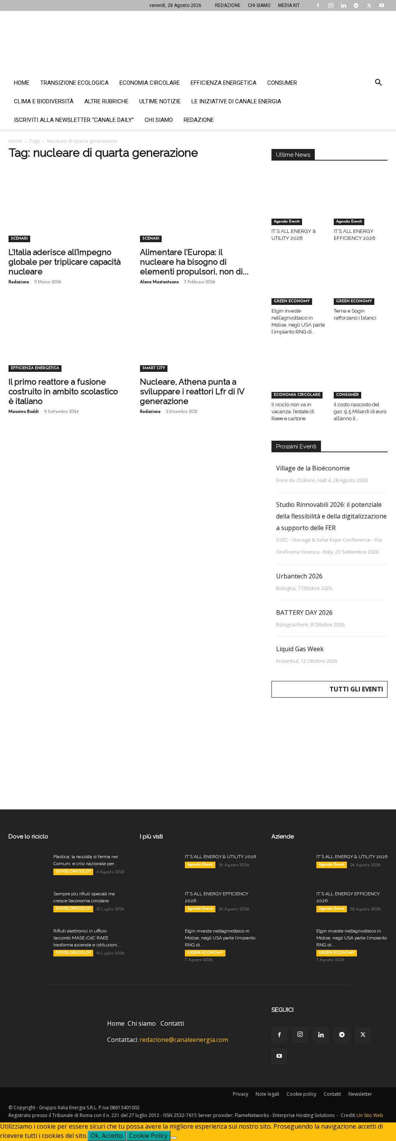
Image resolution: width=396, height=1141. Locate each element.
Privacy (240, 1094)
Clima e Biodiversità (43, 101)
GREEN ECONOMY (292, 301)
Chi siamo (159, 119)
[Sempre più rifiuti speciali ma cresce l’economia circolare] (28, 903)
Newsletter (360, 1094)
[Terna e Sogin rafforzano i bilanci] (361, 286)
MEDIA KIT (289, 5)
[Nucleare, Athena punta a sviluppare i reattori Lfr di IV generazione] (198, 343)
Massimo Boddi (24, 412)
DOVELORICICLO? (73, 871)
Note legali (267, 1094)
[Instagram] (330, 5)
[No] (174, 1138)
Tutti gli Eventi (356, 689)
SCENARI (19, 238)
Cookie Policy (148, 1135)
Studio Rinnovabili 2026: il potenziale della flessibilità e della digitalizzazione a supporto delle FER (331, 516)
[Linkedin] (343, 5)
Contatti (172, 1023)
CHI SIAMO (259, 5)
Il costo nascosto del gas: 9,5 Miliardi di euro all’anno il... (360, 411)
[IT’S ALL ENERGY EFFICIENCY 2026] (361, 206)
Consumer (282, 82)
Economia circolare (149, 82)
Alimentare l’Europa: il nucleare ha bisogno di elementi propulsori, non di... (194, 261)
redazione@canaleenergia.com (184, 1039)
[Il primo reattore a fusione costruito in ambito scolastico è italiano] (67, 343)
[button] (378, 83)
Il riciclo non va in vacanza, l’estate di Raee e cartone (292, 411)
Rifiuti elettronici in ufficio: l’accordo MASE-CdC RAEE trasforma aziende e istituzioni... (87, 938)
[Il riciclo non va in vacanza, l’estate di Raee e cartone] (298, 380)
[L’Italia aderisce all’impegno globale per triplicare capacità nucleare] (67, 213)
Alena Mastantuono (159, 282)
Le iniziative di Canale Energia (236, 101)
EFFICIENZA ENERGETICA (35, 368)
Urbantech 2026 (299, 576)
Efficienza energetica (223, 82)
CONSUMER (347, 395)
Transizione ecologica (74, 82)
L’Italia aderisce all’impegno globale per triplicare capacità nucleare (65, 261)
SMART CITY (153, 368)
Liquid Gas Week (300, 649)
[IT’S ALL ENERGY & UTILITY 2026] (298, 206)
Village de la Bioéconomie (313, 468)
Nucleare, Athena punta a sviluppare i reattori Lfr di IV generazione (192, 391)
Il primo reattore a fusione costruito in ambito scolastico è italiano (63, 391)
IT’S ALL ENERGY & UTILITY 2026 (220, 856)
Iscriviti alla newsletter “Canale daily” (74, 119)
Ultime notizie (160, 101)
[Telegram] (356, 5)
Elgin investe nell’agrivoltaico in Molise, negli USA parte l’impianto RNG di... (220, 938)
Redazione (199, 119)
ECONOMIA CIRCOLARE (297, 395)
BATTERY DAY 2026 (304, 612)
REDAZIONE (228, 5)
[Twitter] (369, 5)
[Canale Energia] (198, 42)
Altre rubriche (106, 101)
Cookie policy (301, 1094)
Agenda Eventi (287, 221)
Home (21, 82)
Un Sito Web (370, 1115)
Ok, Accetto (106, 1135)
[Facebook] (318, 5)
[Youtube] (381, 5)
